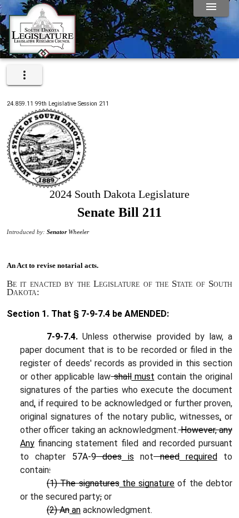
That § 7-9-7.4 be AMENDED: (109, 313)
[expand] (24, 75)
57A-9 (84, 456)
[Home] (42, 54)
